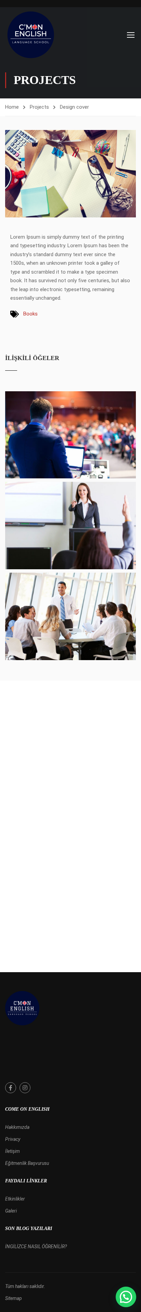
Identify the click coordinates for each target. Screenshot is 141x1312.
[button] (126, 1297)
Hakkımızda (17, 1127)
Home (12, 107)
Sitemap (13, 1298)
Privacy (12, 1139)
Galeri (11, 1211)
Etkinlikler (15, 1199)
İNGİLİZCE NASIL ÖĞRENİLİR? (36, 1246)
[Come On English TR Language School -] (30, 34)
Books (30, 314)
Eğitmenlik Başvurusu (27, 1163)
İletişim (12, 1151)
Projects (39, 107)
